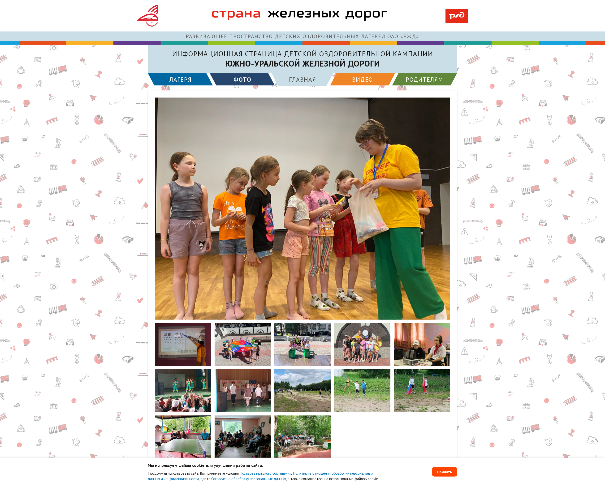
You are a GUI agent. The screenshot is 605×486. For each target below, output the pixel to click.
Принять (444, 471)
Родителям (424, 79)
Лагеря (180, 79)
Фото (242, 79)
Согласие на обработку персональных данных (248, 478)
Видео (362, 79)
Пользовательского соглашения (265, 473)
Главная (302, 79)
